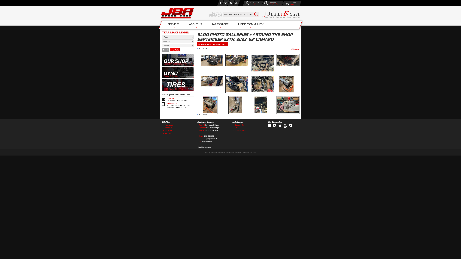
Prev (197, 48)
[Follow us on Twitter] (225, 3)
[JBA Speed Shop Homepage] (177, 14)
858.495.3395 (172, 103)
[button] (241, 14)
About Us (195, 24)
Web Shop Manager (249, 152)
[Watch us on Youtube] (236, 3)
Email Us (170, 98)
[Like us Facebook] (220, 3)
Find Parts (174, 50)
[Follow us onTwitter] (280, 126)
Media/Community (250, 24)
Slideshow (295, 49)
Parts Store (220, 24)
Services (173, 24)
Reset (165, 50)
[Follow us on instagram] (230, 3)
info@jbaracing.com (205, 147)
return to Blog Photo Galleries (211, 44)
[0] (291, 4)
